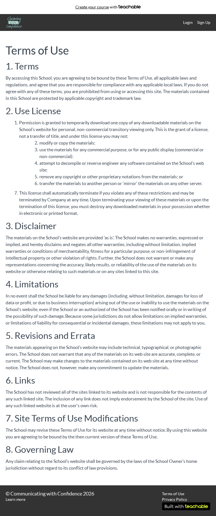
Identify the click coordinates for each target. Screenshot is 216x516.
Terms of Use (173, 494)
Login (188, 22)
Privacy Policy (174, 499)
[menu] (194, 22)
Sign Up (203, 22)
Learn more (15, 499)
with (96, 7)
